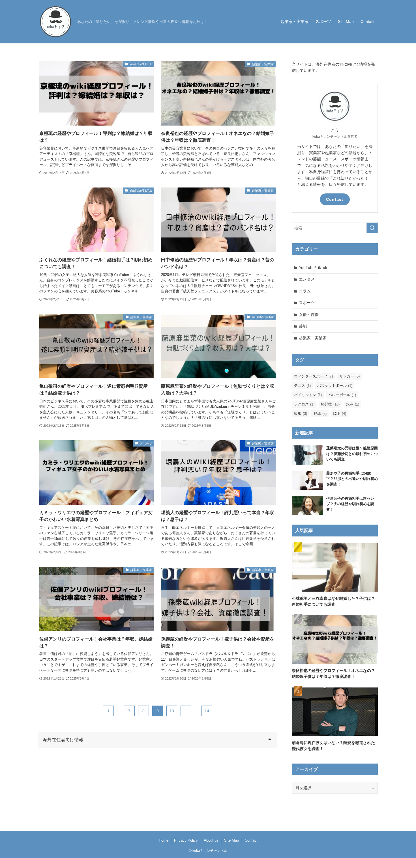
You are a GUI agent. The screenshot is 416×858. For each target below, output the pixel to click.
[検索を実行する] (372, 228)
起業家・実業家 (313, 338)
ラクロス (304, 404)
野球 (320, 413)
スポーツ (307, 302)
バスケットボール (334, 385)
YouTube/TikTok (313, 267)
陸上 (339, 413)
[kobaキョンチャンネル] (55, 21)
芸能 (303, 326)
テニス (302, 385)
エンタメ (307, 279)
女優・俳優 (309, 314)
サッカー (349, 376)
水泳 (352, 404)
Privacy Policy (186, 840)
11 (186, 711)
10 (172, 711)
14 (207, 711)
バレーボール (342, 395)
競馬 (300, 413)
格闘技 (330, 404)
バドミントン (308, 395)
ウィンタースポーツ (313, 376)
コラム (305, 291)
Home (163, 840)
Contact (334, 199)
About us (211, 840)
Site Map (231, 840)
